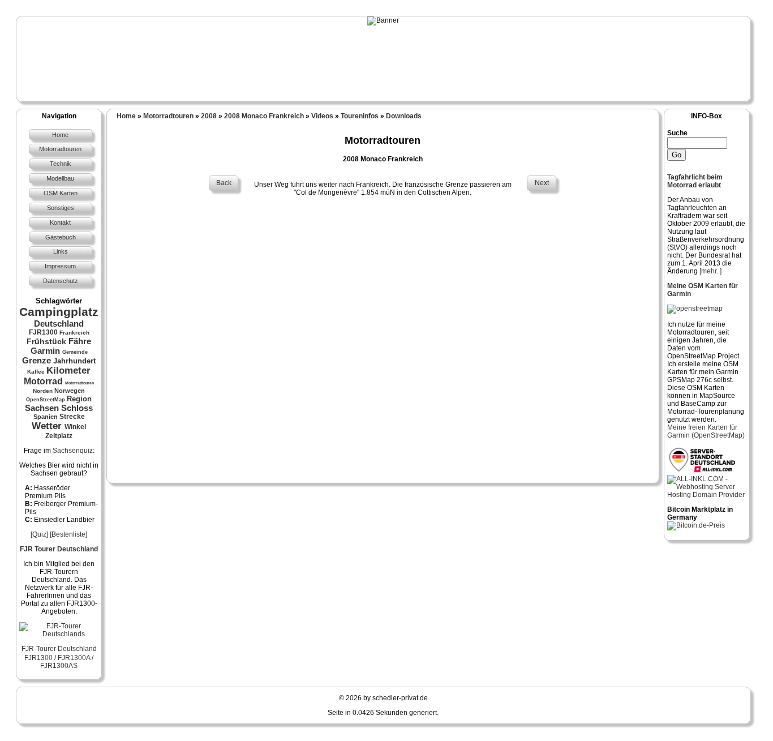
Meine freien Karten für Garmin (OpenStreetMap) (706, 431)
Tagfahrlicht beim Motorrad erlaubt (695, 181)
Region (79, 399)
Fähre (79, 341)
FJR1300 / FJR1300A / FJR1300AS (58, 662)
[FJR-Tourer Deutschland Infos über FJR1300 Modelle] (58, 634)
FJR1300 (43, 332)
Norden (43, 391)
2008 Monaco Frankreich (264, 116)
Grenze (36, 360)
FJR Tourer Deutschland (59, 549)
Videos (322, 116)
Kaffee (36, 372)
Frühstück (46, 341)
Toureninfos (360, 116)
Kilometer (68, 370)
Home (126, 116)
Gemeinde (75, 352)
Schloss (77, 408)
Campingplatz (58, 311)
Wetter (47, 426)
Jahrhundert (74, 361)
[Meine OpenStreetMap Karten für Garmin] (695, 308)
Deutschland (59, 323)
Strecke (72, 417)
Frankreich (74, 332)
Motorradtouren (79, 383)
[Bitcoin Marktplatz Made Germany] (696, 525)
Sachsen (42, 408)
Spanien (45, 416)
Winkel (75, 427)
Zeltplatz (58, 436)
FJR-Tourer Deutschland (59, 649)
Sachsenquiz (73, 451)
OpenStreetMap (45, 399)
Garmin (45, 350)
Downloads (404, 116)
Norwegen (69, 390)
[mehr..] (710, 271)
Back (223, 183)
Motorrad (43, 381)
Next (542, 183)
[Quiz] (39, 534)
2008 (209, 116)
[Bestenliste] (68, 534)
